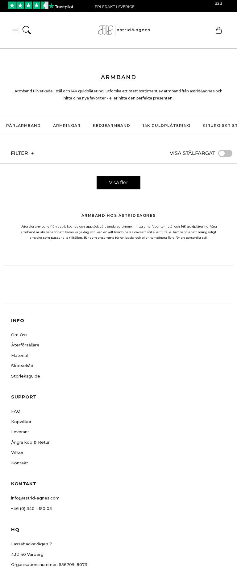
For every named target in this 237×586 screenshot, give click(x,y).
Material (19, 355)
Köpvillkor (21, 421)
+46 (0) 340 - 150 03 (31, 508)
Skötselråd (22, 365)
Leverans (20, 431)
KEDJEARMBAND (111, 125)
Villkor (17, 452)
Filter (19, 153)
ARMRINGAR (67, 125)
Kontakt (19, 462)
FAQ (15, 411)
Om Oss (19, 334)
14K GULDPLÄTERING (166, 125)
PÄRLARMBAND (23, 125)
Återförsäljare (25, 344)
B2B (218, 3)
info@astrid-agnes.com (35, 497)
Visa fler (118, 182)
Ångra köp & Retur (30, 442)
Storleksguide (25, 376)
